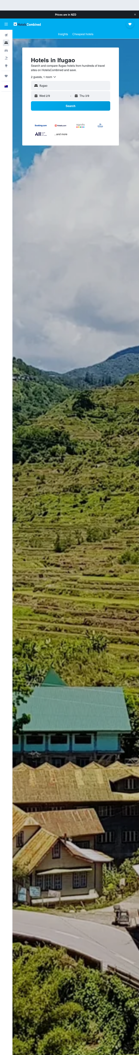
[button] (135, 15)
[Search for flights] (6, 35)
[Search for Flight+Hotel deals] (6, 58)
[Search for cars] (6, 50)
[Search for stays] (6, 42)
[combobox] (43, 77)
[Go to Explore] (6, 65)
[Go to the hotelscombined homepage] (27, 24)
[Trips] (6, 76)
